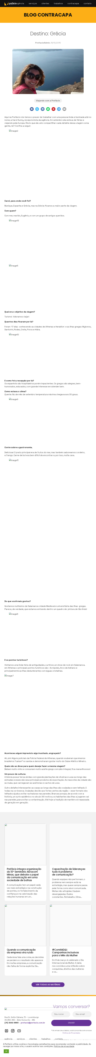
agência (8, 1039)
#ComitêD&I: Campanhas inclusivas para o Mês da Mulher (65, 952)
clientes (33, 1039)
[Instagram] (13, 1031)
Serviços (33, 3)
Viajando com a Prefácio (48, 100)
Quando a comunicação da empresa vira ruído (21, 951)
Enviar (71, 1022)
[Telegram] (59, 109)
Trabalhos (58, 3)
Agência (20, 3)
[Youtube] (19, 1031)
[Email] (64, 109)
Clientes (45, 3)
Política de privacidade (64, 1046)
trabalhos (45, 1039)
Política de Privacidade (71, 1033)
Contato (88, 3)
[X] (37, 109)
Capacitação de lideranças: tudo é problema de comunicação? (69, 871)
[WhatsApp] (48, 109)
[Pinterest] (53, 109)
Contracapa (73, 3)
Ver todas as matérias (48, 984)
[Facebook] (32, 109)
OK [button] (6, 1051)
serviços (21, 1039)
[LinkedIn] (42, 109)
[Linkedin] (6, 1031)
